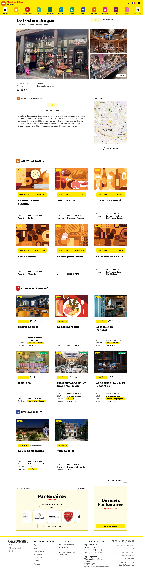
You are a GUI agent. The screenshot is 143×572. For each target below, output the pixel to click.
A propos (12, 545)
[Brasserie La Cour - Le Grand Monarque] (71, 378)
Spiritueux (38, 555)
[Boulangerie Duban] (71, 250)
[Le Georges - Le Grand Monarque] (110, 378)
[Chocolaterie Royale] (110, 250)
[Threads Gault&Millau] (133, 541)
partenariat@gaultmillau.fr (94, 552)
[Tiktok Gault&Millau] (126, 541)
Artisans (37, 564)
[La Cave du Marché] (110, 195)
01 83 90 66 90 (89, 564)
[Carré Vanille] (32, 250)
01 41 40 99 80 (71, 552)
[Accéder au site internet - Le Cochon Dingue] (22, 90)
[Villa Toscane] (71, 195)
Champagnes (39, 551)
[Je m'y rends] (110, 124)
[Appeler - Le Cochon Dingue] (19, 90)
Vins (35, 548)
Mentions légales (15, 548)
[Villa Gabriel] (71, 446)
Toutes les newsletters (125, 553)
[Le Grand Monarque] (32, 446)
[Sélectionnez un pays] (133, 3)
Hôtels (36, 561)
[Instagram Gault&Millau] (116, 541)
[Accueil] (15, 2)
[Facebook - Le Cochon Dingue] (26, 90)
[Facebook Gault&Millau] (113, 541)
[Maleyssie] (32, 378)
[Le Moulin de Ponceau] (110, 322)
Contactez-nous (65, 555)
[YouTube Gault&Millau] (129, 541)
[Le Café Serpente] (71, 322)
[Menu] (139, 3)
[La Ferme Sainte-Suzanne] (32, 195)
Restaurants (38, 545)
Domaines (38, 558)
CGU (11, 551)
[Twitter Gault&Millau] (119, 541)
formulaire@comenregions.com (96, 567)
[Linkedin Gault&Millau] (123, 541)
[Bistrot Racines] (32, 322)
